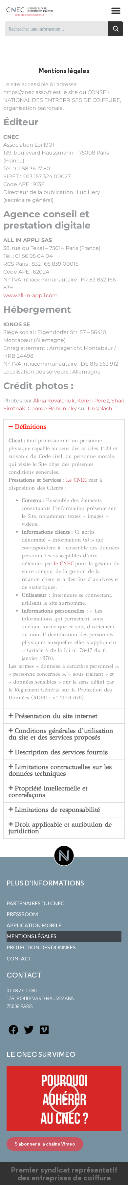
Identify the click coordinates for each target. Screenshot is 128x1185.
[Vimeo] (44, 1030)
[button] (115, 10)
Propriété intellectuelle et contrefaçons (48, 791)
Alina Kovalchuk (54, 401)
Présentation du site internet (56, 716)
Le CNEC (77, 480)
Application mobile (34, 925)
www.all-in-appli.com (30, 295)
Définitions (30, 427)
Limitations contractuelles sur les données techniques (60, 770)
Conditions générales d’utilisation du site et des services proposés (61, 734)
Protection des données (41, 947)
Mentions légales (31, 936)
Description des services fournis (61, 752)
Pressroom (22, 914)
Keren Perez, (94, 401)
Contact (19, 958)
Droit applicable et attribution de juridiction (60, 827)
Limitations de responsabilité (57, 810)
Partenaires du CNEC (35, 903)
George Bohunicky (52, 408)
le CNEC (64, 563)
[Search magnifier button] (115, 28)
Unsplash (100, 408)
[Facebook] (13, 1030)
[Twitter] (29, 1030)
